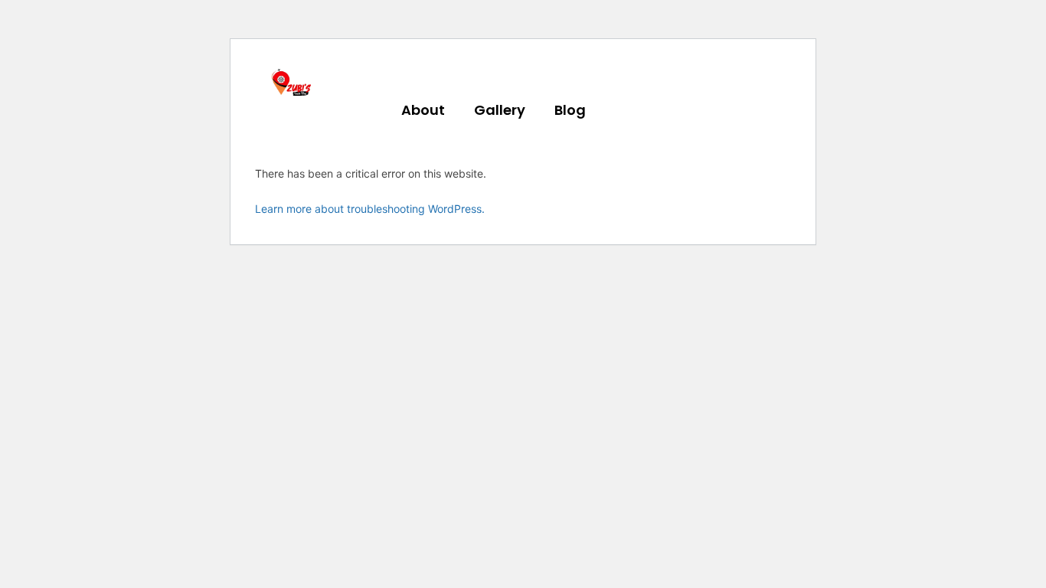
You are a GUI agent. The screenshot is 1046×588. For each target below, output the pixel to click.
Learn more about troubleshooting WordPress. (370, 208)
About (423, 109)
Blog (570, 109)
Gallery (499, 109)
